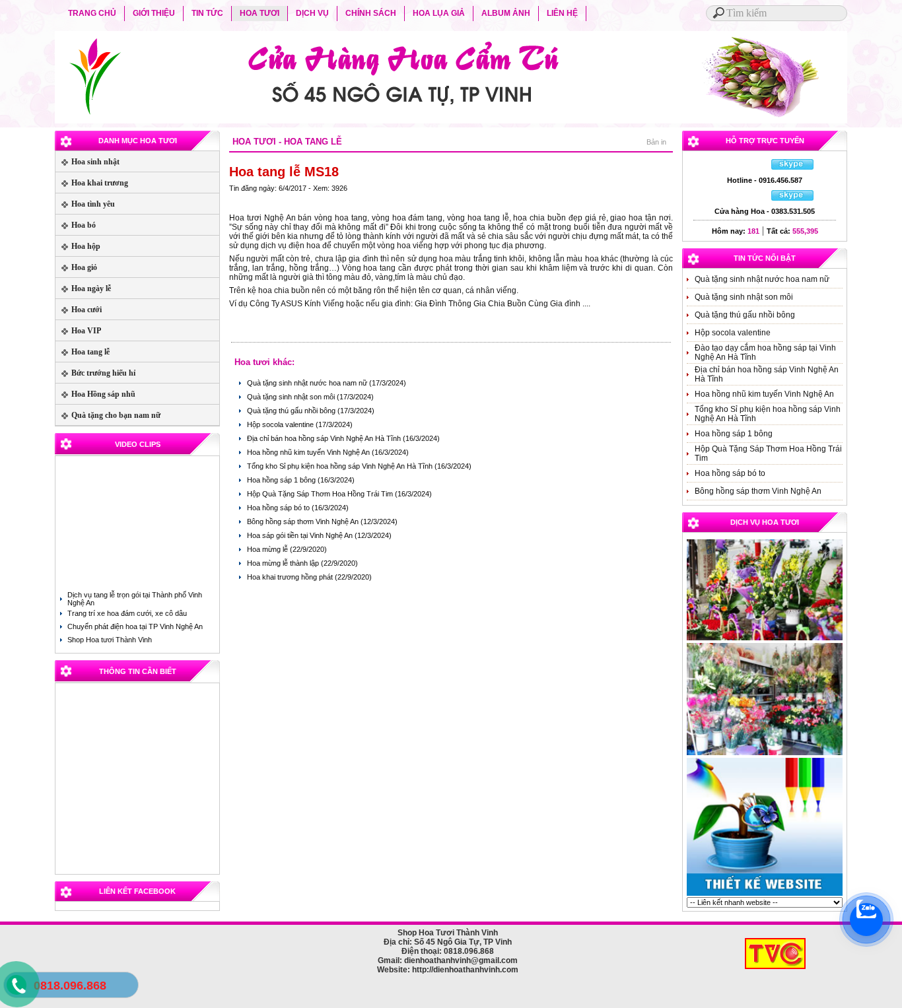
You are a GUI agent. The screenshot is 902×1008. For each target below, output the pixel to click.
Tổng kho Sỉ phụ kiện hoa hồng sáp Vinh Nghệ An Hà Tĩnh (340, 466)
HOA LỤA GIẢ (439, 13)
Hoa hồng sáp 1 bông (282, 480)
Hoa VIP (78, 330)
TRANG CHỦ (92, 13)
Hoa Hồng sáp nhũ (95, 394)
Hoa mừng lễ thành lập (284, 563)
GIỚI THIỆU (154, 13)
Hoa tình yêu (85, 204)
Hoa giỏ (76, 267)
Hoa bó (75, 225)
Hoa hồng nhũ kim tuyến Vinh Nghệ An (309, 452)
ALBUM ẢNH (505, 13)
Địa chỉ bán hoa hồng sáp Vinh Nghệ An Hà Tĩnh (325, 438)
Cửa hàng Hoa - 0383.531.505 (764, 211)
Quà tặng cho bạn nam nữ (107, 415)
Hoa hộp (77, 246)
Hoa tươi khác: (264, 362)
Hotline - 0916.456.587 (764, 180)
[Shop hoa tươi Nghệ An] (765, 639)
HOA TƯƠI (259, 13)
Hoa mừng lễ (268, 549)
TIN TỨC (207, 13)
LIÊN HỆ (562, 13)
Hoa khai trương (91, 182)
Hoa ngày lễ (83, 288)
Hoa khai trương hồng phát (291, 577)
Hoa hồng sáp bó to (279, 508)
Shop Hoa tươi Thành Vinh (109, 640)
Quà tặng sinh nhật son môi (292, 397)
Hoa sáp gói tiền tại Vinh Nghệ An (301, 535)
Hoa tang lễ (82, 351)
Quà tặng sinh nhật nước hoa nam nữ (308, 383)
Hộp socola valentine (281, 424)
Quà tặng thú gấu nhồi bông (292, 411)
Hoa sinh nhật (87, 161)
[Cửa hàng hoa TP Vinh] (765, 753)
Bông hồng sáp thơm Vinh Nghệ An (304, 521)
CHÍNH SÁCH (370, 13)
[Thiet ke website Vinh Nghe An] (765, 894)
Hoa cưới (78, 309)
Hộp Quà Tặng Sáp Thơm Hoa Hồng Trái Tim (321, 494)
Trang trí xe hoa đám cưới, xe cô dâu (127, 613)
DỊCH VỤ (312, 13)
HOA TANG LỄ (313, 142)
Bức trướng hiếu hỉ (95, 373)
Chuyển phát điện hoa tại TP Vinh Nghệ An (135, 626)
